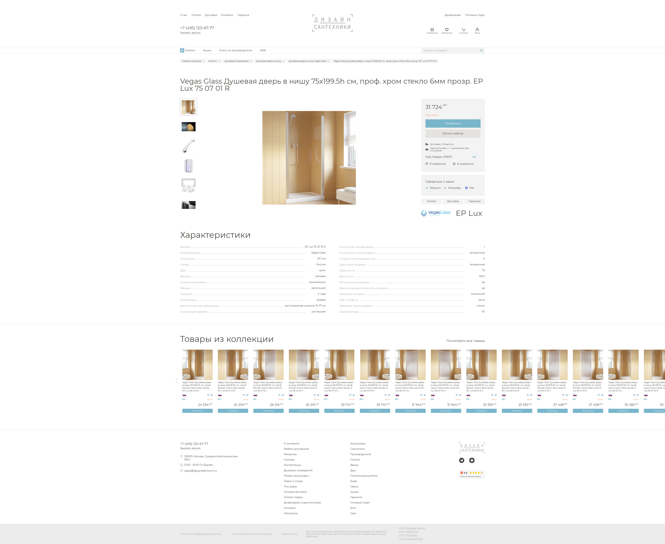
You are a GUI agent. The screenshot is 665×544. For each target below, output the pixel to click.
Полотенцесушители (364, 475)
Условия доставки (295, 491)
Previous (177, 381)
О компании (291, 443)
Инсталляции (292, 465)
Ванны (354, 465)
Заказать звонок (190, 32)
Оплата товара (293, 497)
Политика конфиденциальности (200, 534)
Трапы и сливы (293, 481)
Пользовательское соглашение (252, 534)
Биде (353, 481)
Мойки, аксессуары (296, 475)
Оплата (196, 15)
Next (482, 381)
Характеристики (215, 235)
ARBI (263, 50)
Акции (207, 50)
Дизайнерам (453, 15)
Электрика (291, 513)
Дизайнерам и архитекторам (302, 502)
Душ (353, 470)
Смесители (357, 448)
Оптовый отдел (475, 15)
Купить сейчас (453, 133)
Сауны (354, 486)
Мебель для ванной (296, 448)
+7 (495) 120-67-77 (197, 28)
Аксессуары (358, 443)
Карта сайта (289, 534)
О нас (183, 15)
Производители (360, 454)
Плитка (355, 459)
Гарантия (243, 15)
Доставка (211, 15)
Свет (353, 513)
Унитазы (289, 459)
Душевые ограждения (298, 470)
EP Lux (469, 213)
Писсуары (290, 486)
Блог (353, 508)
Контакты (227, 15)
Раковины (290, 454)
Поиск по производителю (235, 50)
